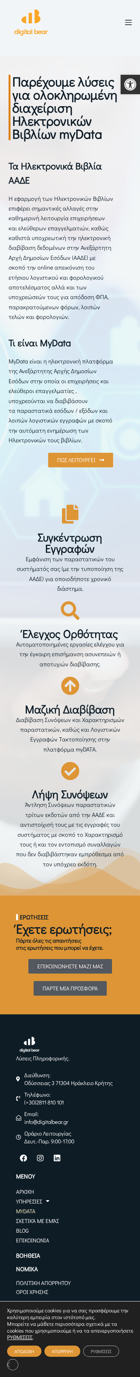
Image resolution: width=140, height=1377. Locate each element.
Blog (22, 1230)
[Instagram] (40, 1158)
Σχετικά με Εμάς (37, 1220)
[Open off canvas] (128, 22)
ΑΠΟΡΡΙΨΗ (62, 1351)
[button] (130, 84)
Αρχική (25, 1191)
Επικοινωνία (32, 1240)
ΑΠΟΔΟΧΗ (24, 1351)
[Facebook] (23, 1158)
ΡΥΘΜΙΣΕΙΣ (19, 1337)
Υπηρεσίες (29, 1201)
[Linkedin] (57, 1158)
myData (25, 1211)
